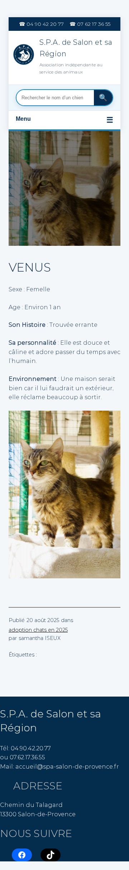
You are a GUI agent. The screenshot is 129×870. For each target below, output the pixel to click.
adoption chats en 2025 (38, 630)
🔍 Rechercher (103, 97)
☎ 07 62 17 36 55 (90, 24)
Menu (64, 120)
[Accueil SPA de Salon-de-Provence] (24, 56)
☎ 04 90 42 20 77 (41, 24)
